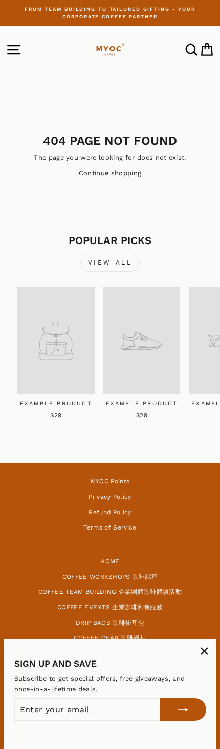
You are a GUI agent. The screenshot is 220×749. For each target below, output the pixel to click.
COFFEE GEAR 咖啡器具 (110, 638)
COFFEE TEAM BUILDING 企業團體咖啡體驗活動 (110, 592)
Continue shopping (110, 173)
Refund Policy (110, 512)
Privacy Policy (110, 496)
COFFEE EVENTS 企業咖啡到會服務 (110, 607)
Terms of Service (109, 527)
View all (110, 262)
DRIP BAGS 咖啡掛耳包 (110, 622)
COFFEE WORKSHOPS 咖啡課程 (110, 576)
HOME (109, 561)
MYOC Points (110, 481)
